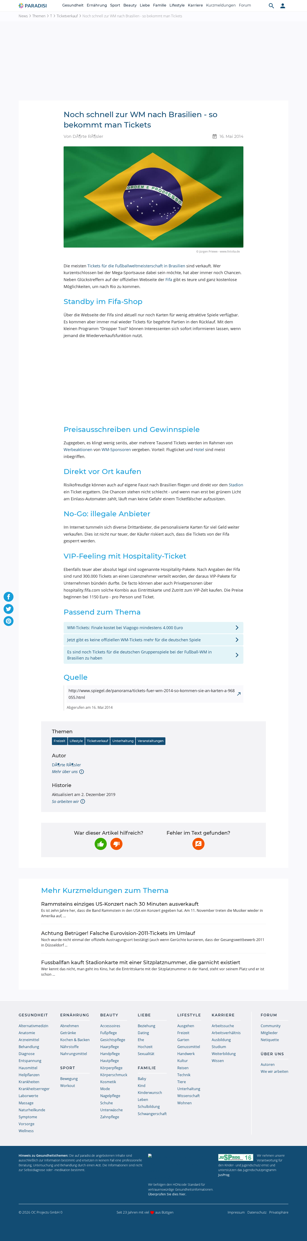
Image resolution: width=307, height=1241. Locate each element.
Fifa (168, 279)
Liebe (145, 5)
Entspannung (30, 1060)
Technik (183, 1074)
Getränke (68, 1032)
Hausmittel (28, 1067)
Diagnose (27, 1053)
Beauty (130, 5)
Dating (143, 1032)
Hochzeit (145, 1046)
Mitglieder (269, 1032)
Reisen (183, 1067)
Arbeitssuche (223, 1025)
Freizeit (59, 741)
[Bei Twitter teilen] (8, 609)
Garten (183, 1039)
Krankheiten (29, 1081)
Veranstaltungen (151, 741)
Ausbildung (221, 1039)
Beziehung (146, 1025)
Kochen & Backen (75, 1039)
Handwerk (186, 1053)
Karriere (195, 5)
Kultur (182, 1060)
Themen (38, 15)
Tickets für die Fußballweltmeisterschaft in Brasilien (136, 265)
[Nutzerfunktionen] (282, 5)
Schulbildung (149, 1106)
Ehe (141, 1039)
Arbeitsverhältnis (226, 1032)
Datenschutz (257, 1212)
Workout (67, 1085)
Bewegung (69, 1078)
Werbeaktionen (78, 449)
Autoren (268, 1064)
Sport (115, 5)
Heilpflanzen (29, 1074)
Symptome (28, 1116)
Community (270, 1025)
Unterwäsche (111, 1109)
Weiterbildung (224, 1053)
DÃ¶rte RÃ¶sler (66, 764)
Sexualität (146, 1053)
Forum (245, 5)
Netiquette (270, 1039)
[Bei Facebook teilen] (8, 597)
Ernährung (97, 5)
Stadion (236, 484)
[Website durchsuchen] (271, 5)
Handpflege (110, 1053)
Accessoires (110, 1025)
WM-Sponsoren (116, 449)
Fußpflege (108, 1032)
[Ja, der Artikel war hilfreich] (101, 844)
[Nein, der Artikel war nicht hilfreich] (116, 844)
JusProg (223, 1175)
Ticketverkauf (67, 15)
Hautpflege (109, 1060)
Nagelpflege (110, 1095)
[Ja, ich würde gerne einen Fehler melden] (198, 844)
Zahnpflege (109, 1116)
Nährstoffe (69, 1046)
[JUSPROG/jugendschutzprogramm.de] (235, 1157)
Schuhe (106, 1102)
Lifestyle (177, 5)
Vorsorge (26, 1123)
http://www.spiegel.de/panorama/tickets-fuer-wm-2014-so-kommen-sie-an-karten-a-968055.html (152, 694)
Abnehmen (69, 1025)
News (23, 15)
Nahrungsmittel (73, 1053)
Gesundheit (73, 5)
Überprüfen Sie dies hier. (167, 1194)
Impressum (236, 1212)
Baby (142, 1078)
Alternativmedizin (33, 1025)
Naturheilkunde (32, 1109)
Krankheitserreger (34, 1088)
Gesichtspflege (112, 1039)
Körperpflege (111, 1067)
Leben (143, 1099)
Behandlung (29, 1046)
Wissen (218, 1060)
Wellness (26, 1130)
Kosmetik (108, 1081)
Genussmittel (188, 1046)
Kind (141, 1085)
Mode (105, 1088)
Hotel (199, 449)
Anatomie (27, 1032)
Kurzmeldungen (221, 5)
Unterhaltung (122, 741)
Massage (26, 1102)
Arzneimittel (29, 1039)
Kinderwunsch (150, 1092)
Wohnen (184, 1102)
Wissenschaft (188, 1095)
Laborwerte (28, 1095)
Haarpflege (109, 1046)
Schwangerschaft (152, 1113)
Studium (219, 1046)
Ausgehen (185, 1025)
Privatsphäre (278, 1212)
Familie (159, 5)
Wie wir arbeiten (274, 1071)
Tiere (181, 1081)
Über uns (272, 1054)
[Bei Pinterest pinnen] (8, 621)
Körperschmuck (113, 1074)
